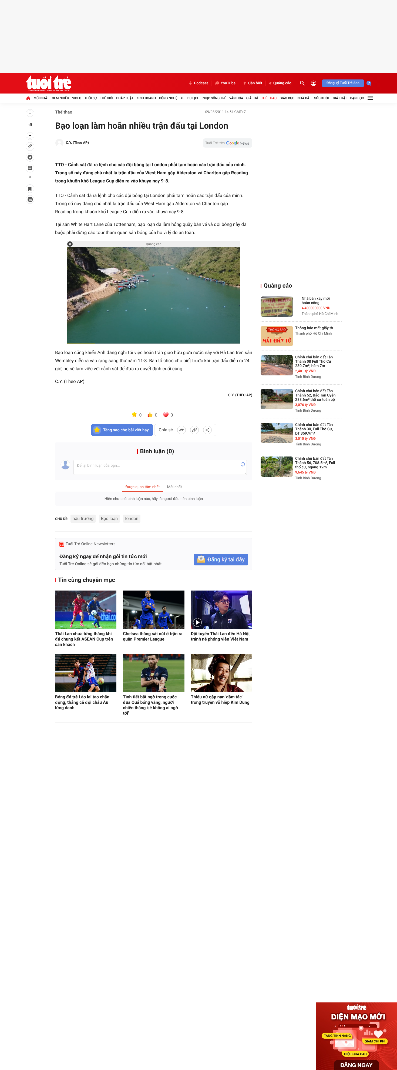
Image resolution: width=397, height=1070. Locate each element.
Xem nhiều (60, 98)
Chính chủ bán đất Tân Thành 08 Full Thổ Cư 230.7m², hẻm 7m (314, 361)
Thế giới (106, 98)
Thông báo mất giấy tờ (314, 328)
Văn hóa (236, 98)
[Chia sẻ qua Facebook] (181, 430)
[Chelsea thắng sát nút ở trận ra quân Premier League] (153, 610)
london (132, 518)
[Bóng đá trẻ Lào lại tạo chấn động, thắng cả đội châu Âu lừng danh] (85, 673)
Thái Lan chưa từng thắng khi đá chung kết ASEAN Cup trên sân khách (84, 639)
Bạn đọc (357, 98)
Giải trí (252, 98)
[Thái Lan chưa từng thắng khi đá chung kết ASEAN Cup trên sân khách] (85, 610)
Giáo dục (287, 98)
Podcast (201, 83)
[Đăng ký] (221, 559)
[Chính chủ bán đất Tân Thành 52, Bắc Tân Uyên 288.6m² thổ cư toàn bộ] (277, 399)
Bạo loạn (109, 518)
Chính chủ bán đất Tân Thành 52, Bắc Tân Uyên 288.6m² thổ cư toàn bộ (315, 395)
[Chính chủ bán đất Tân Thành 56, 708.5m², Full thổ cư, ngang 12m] (277, 466)
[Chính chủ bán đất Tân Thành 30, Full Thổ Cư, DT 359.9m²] (277, 433)
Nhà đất (304, 98)
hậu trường (83, 518)
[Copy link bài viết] (194, 430)
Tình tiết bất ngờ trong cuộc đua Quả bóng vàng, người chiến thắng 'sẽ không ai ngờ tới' (150, 705)
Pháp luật (124, 98)
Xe (182, 98)
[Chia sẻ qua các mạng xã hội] (207, 430)
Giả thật (340, 98)
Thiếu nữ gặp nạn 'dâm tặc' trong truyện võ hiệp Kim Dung (220, 699)
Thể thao (269, 98)
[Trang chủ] (28, 98)
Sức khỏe (322, 98)
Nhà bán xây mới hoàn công (316, 300)
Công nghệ (168, 98)
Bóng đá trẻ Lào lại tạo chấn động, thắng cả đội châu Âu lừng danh (82, 702)
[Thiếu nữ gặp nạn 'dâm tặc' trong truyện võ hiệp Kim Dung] (221, 673)
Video (76, 98)
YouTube (228, 83)
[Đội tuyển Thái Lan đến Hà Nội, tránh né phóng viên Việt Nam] (221, 610)
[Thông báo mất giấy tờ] (277, 336)
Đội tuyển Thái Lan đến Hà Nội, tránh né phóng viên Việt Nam (221, 636)
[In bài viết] (30, 199)
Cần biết (255, 83)
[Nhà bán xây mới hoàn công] (277, 306)
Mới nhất (41, 98)
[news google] (227, 143)
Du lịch (193, 98)
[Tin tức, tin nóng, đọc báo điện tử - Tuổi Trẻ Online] (48, 83)
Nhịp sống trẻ (214, 98)
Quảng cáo (282, 83)
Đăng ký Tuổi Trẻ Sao (343, 83)
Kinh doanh (146, 98)
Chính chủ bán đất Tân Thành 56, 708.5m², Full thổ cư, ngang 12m (315, 462)
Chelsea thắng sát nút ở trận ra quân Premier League (152, 636)
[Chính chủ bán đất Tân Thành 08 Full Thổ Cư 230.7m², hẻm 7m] (277, 365)
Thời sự (90, 98)
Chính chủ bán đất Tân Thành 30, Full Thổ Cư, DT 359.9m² (314, 429)
